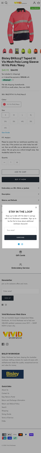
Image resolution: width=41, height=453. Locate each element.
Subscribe (20, 237)
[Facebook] (19, 244)
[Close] (36, 207)
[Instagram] (22, 244)
